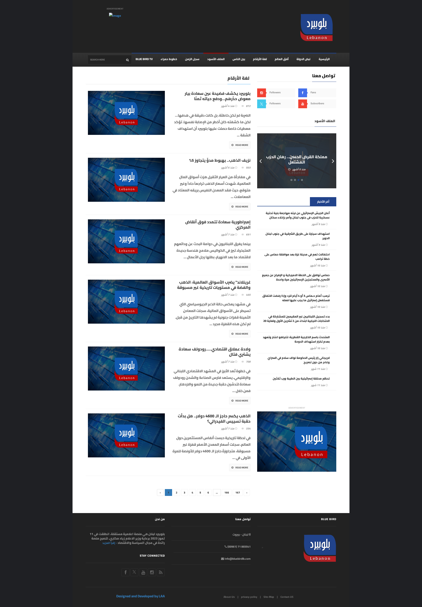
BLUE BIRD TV (144, 59)
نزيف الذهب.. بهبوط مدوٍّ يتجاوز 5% (220, 160)
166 (226, 492)
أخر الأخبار (323, 201)
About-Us (229, 596)
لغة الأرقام (260, 59)
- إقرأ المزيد (109, 543)
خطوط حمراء (169, 59)
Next (333, 160)
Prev (260, 160)
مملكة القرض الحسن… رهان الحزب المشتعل (296, 159)
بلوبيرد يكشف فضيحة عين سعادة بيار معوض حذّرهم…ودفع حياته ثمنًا (218, 96)
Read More (241, 145)
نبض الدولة (303, 59)
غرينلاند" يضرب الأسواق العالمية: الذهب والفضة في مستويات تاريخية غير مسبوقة (214, 285)
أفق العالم (282, 59)
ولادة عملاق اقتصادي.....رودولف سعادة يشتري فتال (215, 352)
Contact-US (286, 596)
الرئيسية (324, 59)
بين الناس (239, 59)
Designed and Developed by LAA (140, 596)
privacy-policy (249, 596)
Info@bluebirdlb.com (237, 558)
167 (237, 492)
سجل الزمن (192, 59)
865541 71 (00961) (239, 546)
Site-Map (269, 596)
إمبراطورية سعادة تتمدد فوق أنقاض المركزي (218, 224)
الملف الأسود (216, 59)
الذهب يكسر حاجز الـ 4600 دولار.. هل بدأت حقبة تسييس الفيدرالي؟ (214, 418)
